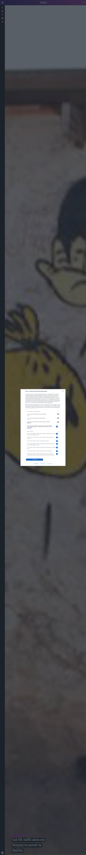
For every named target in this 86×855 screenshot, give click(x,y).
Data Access (43, 463)
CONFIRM (34, 459)
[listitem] (43, 411)
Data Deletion (36, 463)
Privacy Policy (49, 463)
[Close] (63, 391)
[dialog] (43, 427)
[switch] (57, 414)
